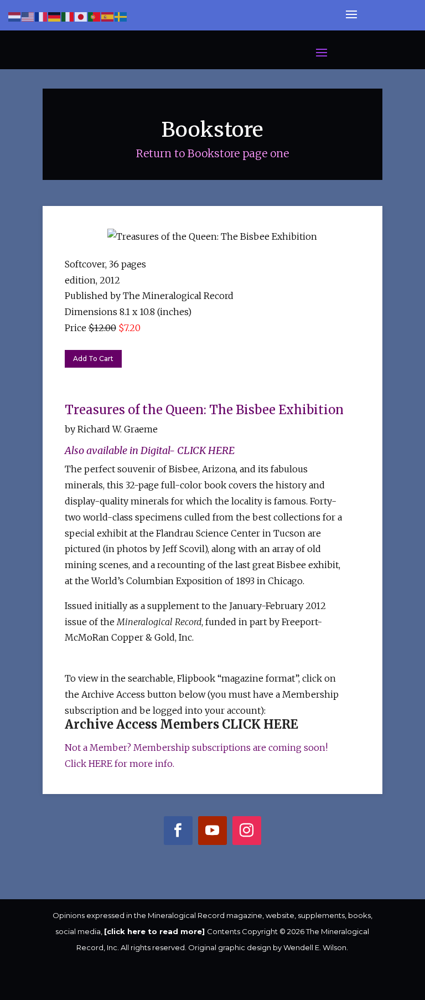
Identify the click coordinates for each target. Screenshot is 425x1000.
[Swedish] (121, 16)
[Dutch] (15, 16)
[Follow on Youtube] (212, 833)
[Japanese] (81, 16)
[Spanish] (108, 16)
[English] (28, 16)
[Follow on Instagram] (246, 833)
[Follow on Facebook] (178, 833)
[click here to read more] (155, 931)
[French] (41, 16)
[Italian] (68, 16)
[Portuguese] (94, 16)
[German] (54, 16)
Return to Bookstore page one (212, 153)
